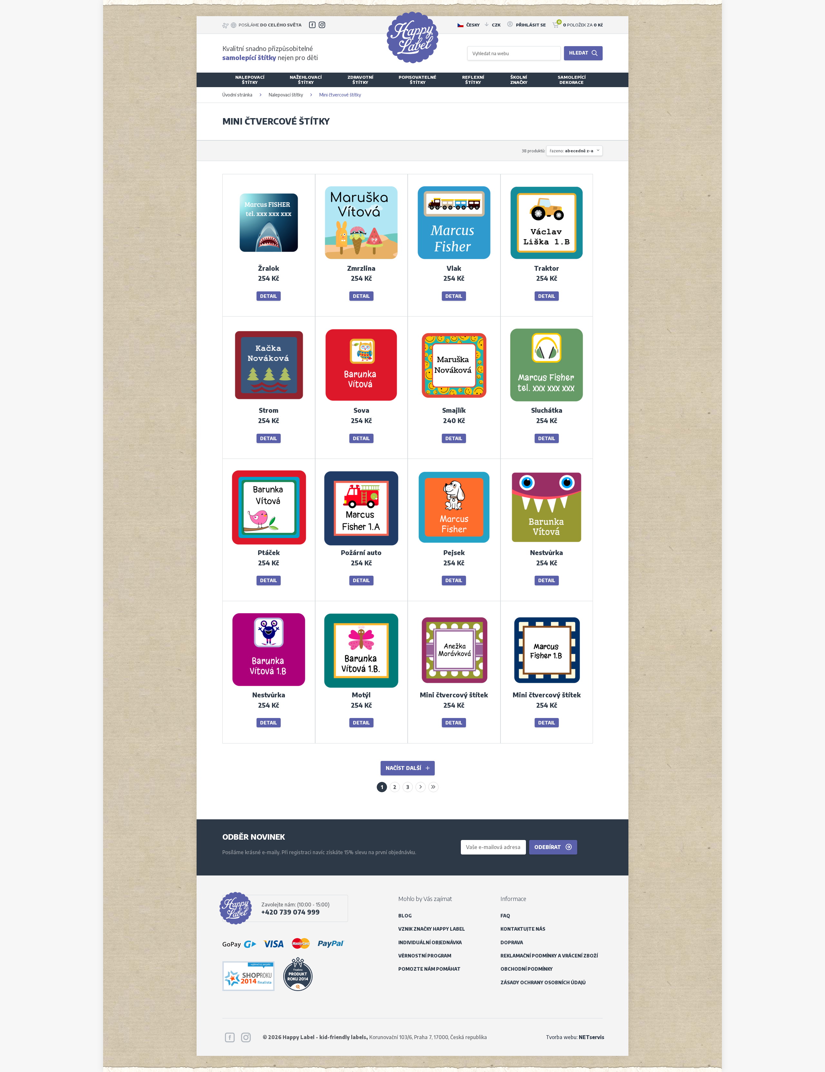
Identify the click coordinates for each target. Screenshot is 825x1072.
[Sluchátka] (546, 402)
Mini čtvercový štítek (454, 695)
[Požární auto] (361, 544)
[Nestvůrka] (546, 544)
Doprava (511, 942)
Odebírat (548, 847)
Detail (268, 296)
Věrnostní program (424, 955)
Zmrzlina (361, 268)
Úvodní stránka (237, 94)
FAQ (505, 915)
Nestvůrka (546, 552)
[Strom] (268, 402)
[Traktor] (546, 259)
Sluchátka (546, 410)
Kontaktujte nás (522, 929)
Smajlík (454, 410)
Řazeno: (571, 150)
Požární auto (361, 552)
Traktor (546, 268)
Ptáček (269, 552)
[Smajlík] (454, 402)
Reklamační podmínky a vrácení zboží (549, 955)
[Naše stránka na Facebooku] (312, 25)
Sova (361, 410)
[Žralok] (268, 259)
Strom (268, 410)
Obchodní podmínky (526, 969)
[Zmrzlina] (361, 259)
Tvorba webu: (575, 1037)
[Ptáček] (268, 544)
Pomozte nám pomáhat (429, 969)
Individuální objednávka (430, 942)
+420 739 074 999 (290, 912)
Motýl (361, 695)
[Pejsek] (454, 544)
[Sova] (361, 402)
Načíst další (404, 768)
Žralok (268, 268)
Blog (405, 915)
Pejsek (454, 552)
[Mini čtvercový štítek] (454, 686)
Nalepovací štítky (286, 94)
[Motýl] (361, 686)
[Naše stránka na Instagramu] (322, 25)
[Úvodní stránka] (412, 37)
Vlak (454, 268)
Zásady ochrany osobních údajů (543, 982)
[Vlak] (454, 259)
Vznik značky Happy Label (431, 929)
